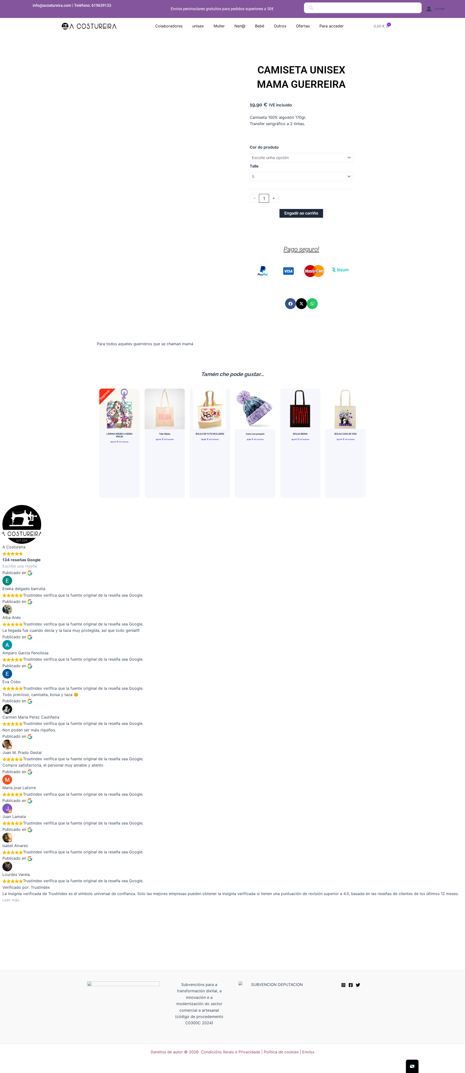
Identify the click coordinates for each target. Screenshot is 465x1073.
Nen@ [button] (239, 26)
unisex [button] (198, 26)
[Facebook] (351, 985)
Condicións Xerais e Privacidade (230, 1051)
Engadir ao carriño (301, 213)
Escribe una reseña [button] (19, 566)
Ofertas (303, 26)
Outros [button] (280, 26)
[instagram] (343, 985)
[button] (290, 303)
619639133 (101, 5)
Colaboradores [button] (169, 26)
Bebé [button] (259, 26)
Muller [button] (219, 26)
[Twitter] (358, 985)
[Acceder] (428, 9)
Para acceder (331, 26)
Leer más (10, 899)
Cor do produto (264, 147)
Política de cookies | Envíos (289, 1051)
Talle (254, 166)
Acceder (440, 8)
